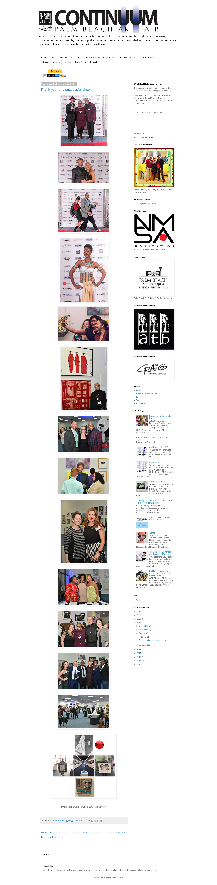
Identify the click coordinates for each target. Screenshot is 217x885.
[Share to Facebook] (98, 820)
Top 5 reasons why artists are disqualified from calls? (161, 553)
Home (43, 58)
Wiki (138, 600)
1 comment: (79, 820)
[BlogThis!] (92, 820)
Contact (93, 62)
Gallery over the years (50, 62)
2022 (139, 611)
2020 (139, 619)
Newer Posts (46, 832)
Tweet (138, 400)
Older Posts (121, 832)
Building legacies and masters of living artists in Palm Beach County (160, 573)
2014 (139, 664)
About (52, 58)
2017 (139, 653)
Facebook (140, 403)
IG (137, 397)
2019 (139, 622)
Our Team (75, 58)
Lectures (67, 62)
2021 (139, 615)
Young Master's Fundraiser (147, 204)
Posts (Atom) (57, 837)
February (143, 637)
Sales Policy (80, 62)
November (144, 629)
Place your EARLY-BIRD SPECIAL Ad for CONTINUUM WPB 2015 (155, 502)
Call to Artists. (155, 462)
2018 (139, 649)
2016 (139, 657)
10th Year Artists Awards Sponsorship (100, 58)
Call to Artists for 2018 (158, 447)
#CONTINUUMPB (141, 137)
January (142, 645)
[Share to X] (95, 820)
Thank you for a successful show (66, 90)
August (142, 633)
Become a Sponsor (128, 58)
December (144, 626)
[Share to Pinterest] (101, 820)
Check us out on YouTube (147, 394)
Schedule (63, 58)
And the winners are (158, 482)
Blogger (120, 877)
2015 (139, 661)
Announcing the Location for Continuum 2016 (161, 518)
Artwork (152, 533)
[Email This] (89, 820)
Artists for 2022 (147, 58)
